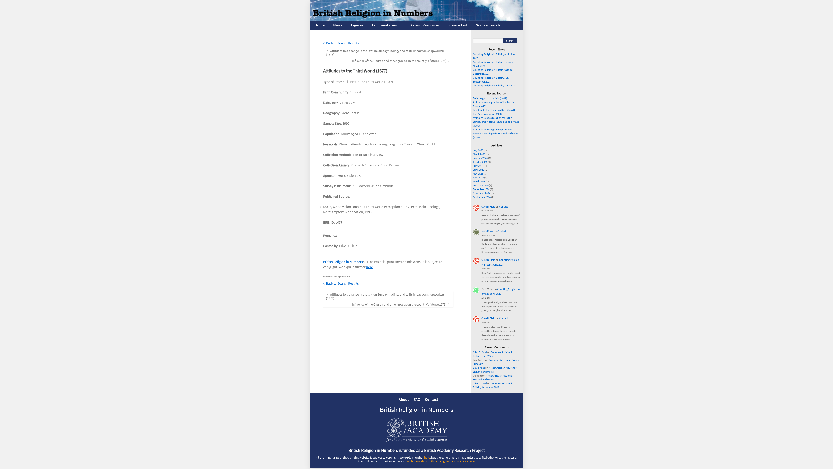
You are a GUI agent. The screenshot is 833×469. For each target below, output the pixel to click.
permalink (345, 276)
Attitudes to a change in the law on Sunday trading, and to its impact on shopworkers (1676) (385, 52)
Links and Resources (422, 25)
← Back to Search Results (341, 43)
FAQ (417, 399)
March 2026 (479, 154)
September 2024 (482, 197)
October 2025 (480, 161)
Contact (503, 206)
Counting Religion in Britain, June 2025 (494, 85)
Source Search (488, 25)
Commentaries (384, 25)
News (337, 25)
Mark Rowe (487, 231)
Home (320, 25)
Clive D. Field (488, 206)
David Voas (479, 367)
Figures (357, 25)
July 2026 (478, 150)
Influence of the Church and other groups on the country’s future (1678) (400, 60)
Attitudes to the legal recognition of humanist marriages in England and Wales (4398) (495, 133)
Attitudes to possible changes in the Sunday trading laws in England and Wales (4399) (496, 121)
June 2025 (478, 169)
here (369, 267)
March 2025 (479, 181)
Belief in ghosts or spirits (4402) (490, 98)
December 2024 (481, 189)
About (404, 399)
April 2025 (478, 177)
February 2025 (481, 185)
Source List (457, 25)
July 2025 (478, 165)
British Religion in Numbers (343, 261)
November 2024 (481, 193)
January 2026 (480, 158)
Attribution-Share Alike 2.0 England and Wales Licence (440, 461)
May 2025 (478, 173)
